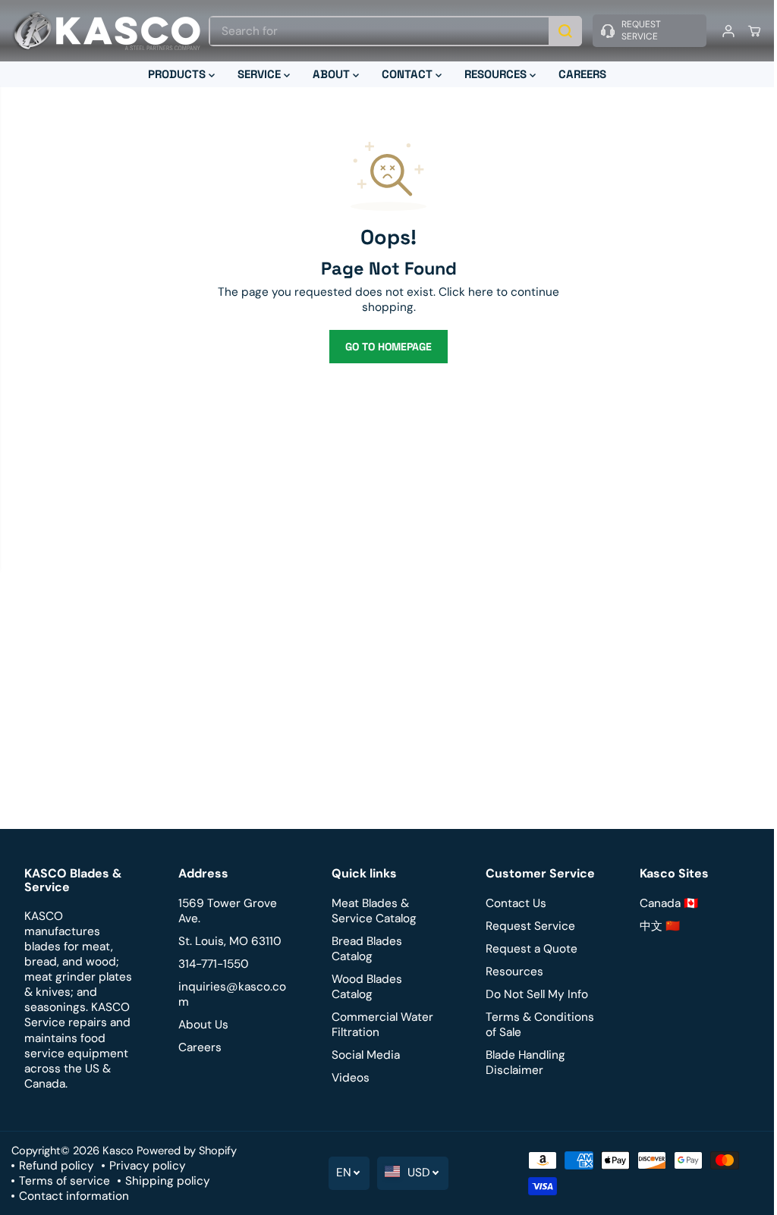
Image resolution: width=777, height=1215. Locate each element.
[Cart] (746, 31)
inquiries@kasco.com (231, 994)
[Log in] (720, 31)
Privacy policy (147, 1165)
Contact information (74, 1196)
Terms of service (64, 1180)
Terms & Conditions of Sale (535, 1024)
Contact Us (511, 903)
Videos (347, 1077)
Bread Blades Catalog (364, 949)
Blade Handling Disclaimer (521, 1062)
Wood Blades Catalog (364, 987)
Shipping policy (167, 1180)
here (476, 292)
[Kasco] (106, 31)
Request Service (526, 926)
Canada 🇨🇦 (663, 903)
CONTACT (405, 74)
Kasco (118, 1150)
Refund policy (56, 1165)
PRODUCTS (174, 74)
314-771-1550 (212, 964)
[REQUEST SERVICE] (642, 30)
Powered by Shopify (187, 1150)
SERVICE (257, 74)
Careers (198, 1047)
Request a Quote (527, 948)
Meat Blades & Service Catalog (371, 911)
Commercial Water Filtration (379, 1024)
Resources (510, 971)
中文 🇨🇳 (654, 926)
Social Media (363, 1055)
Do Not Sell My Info (532, 994)
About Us (202, 1024)
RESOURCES (493, 74)
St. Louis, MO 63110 (228, 941)
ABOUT (329, 74)
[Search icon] (557, 31)
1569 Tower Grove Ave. (226, 911)
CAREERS (578, 74)
